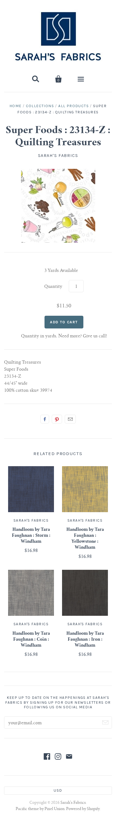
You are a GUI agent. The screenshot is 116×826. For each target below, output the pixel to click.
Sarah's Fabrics (58, 155)
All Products (73, 106)
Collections (40, 106)
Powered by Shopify (83, 809)
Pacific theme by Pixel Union (40, 809)
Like (44, 419)
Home (15, 106)
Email (70, 419)
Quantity (53, 287)
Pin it (57, 419)
